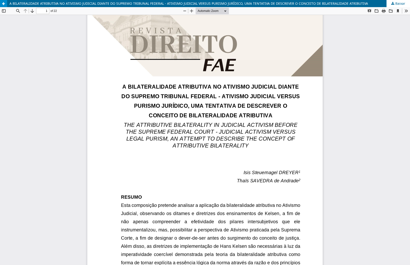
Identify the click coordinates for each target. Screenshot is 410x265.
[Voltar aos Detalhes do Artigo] (3, 3)
